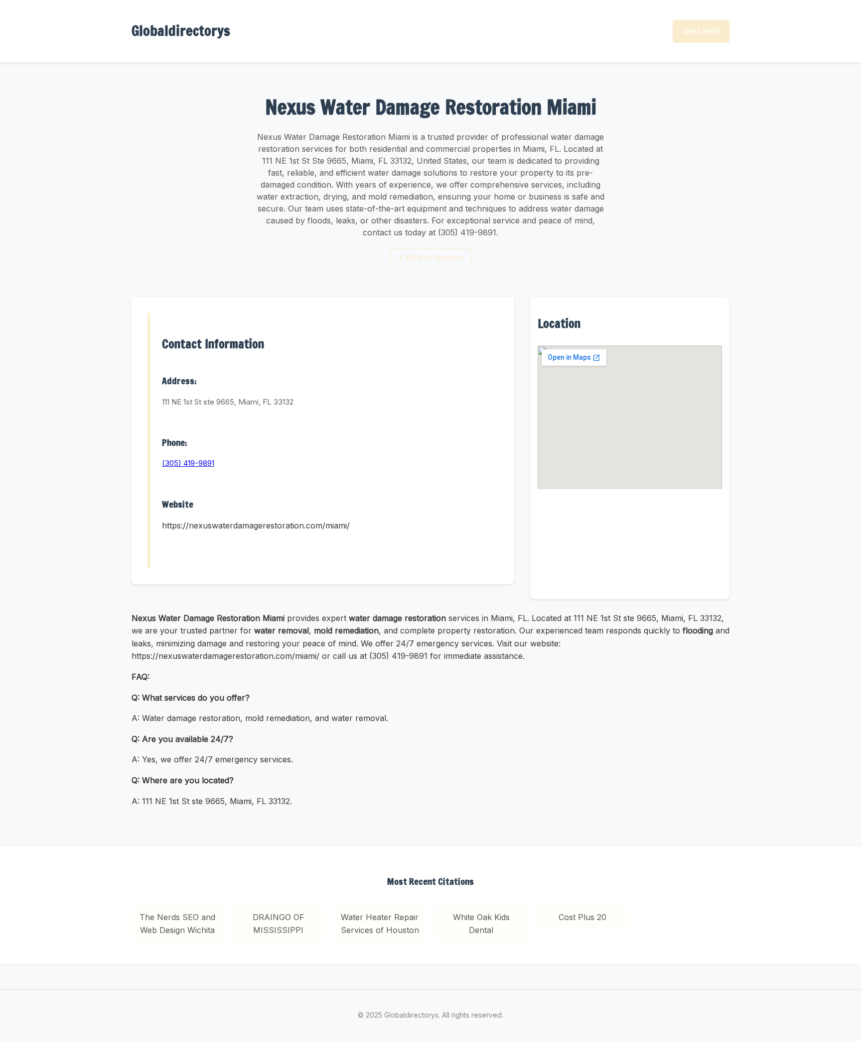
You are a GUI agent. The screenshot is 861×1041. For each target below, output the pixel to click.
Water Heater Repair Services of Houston (380, 923)
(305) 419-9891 (188, 463)
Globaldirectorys (181, 30)
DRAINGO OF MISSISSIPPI (278, 923)
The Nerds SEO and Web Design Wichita (177, 923)
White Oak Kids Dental (481, 923)
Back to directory (430, 257)
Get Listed (701, 31)
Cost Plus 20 (582, 917)
